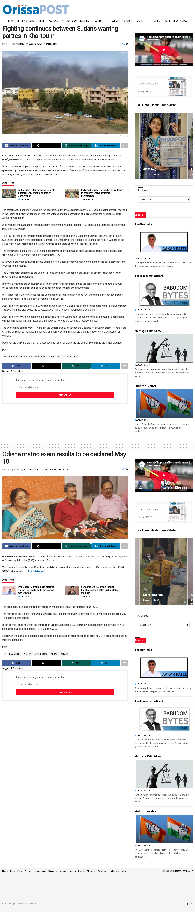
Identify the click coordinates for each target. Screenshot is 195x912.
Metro (42, 21)
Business (85, 21)
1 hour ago (25, 200)
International (70, 21)
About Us (91, 871)
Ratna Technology (184, 871)
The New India (143, 224)
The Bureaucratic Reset (149, 275)
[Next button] (190, 146)
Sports (128, 21)
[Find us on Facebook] (187, 904)
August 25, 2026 (143, 420)
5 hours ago (88, 200)
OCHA (51, 357)
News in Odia (180, 21)
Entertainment (113, 21)
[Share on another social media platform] (124, 145)
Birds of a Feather (145, 386)
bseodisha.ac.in (37, 571)
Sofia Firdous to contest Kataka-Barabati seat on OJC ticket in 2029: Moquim (99, 590)
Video (157, 21)
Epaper (167, 21)
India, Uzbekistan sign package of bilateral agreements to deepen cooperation (36, 193)
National (54, 21)
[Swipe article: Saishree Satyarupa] (163, 571)
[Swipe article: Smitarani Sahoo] (163, 146)
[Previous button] (137, 146)
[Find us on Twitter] (191, 904)
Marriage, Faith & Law (148, 331)
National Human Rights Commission (27, 357)
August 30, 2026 (143, 258)
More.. (140, 21)
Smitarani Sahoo (154, 169)
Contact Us (114, 871)
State (33, 21)
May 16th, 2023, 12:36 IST (31, 469)
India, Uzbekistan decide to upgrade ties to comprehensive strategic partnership (102, 193)
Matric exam (41, 654)
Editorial (62, 871)
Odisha (53, 654)
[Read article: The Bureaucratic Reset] (164, 293)
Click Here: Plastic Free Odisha (155, 105)
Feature (97, 21)
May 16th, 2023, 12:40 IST (31, 44)
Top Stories (62, 469)
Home (11, 21)
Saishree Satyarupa (156, 595)
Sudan (68, 357)
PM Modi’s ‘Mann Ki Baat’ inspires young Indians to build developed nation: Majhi (36, 590)
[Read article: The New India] (164, 242)
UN (75, 357)
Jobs (123, 871)
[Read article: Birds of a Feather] (164, 403)
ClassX (27, 654)
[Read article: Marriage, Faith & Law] (164, 348)
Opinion (72, 871)
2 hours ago (25, 597)
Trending (22, 21)
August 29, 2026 (143, 310)
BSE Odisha (15, 654)
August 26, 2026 (143, 365)
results (64, 654)
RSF (59, 357)
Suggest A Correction (12, 371)
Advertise (102, 871)
